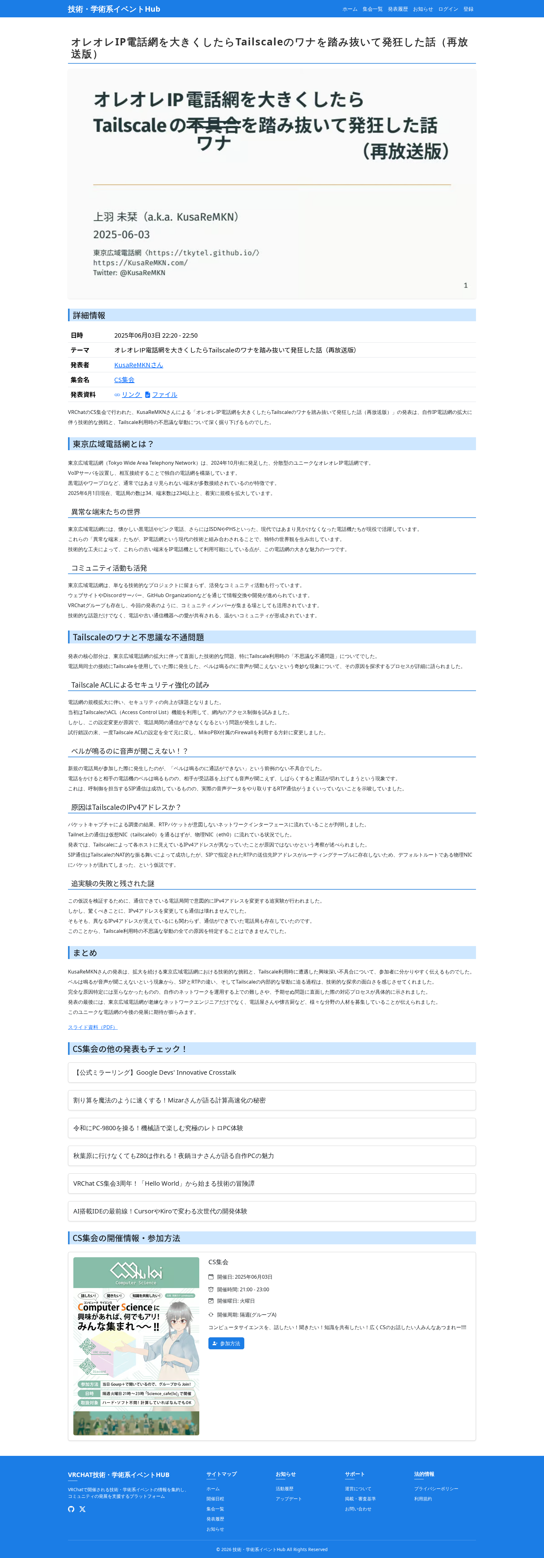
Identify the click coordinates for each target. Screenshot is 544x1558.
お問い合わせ (358, 1509)
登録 (468, 8)
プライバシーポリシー (436, 1488)
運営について (358, 1488)
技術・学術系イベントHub (114, 8)
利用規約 (423, 1499)
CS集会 (124, 379)
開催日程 (215, 1499)
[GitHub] (71, 1509)
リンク (132, 394)
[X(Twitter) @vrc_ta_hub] (82, 1509)
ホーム (350, 8)
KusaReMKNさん (138, 364)
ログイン (448, 8)
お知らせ (423, 8)
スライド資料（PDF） (93, 1027)
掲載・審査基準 (360, 1499)
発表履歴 (398, 8)
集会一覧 (373, 8)
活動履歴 (284, 1488)
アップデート (289, 1499)
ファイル (164, 394)
